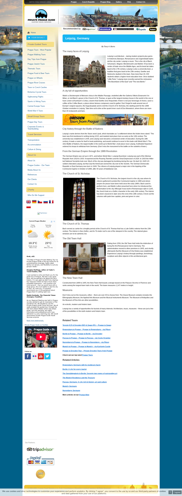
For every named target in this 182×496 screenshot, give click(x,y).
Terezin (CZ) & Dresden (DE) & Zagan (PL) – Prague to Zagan (87, 325)
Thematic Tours (34, 69)
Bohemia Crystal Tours (37, 92)
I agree (177, 492)
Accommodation (34, 145)
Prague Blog (84, 395)
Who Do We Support (36, 195)
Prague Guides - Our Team (39, 165)
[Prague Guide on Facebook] (28, 359)
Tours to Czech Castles (37, 87)
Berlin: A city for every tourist (75, 369)
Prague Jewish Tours (36, 64)
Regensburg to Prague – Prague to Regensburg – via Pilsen (86, 330)
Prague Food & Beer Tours (38, 73)
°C (54, 221)
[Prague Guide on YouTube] (41, 359)
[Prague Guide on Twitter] (47, 359)
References (32, 175)
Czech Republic (88, 2)
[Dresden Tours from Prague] (108, 125)
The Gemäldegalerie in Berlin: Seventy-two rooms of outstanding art (90, 374)
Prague (74, 2)
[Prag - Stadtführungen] (34, 204)
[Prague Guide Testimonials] (42, 321)
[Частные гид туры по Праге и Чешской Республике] (45, 204)
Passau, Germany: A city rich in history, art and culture (85, 382)
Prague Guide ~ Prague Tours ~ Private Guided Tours (41, 17)
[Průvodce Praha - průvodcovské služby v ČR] (40, 204)
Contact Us (32, 184)
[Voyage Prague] (51, 204)
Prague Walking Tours (37, 55)
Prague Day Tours (35, 122)
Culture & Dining (34, 149)
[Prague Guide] (40, 452)
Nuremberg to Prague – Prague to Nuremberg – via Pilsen (86, 342)
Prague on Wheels (35, 78)
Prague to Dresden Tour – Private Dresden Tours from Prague (87, 351)
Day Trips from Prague (37, 59)
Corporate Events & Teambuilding (36, 128)
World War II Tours (35, 111)
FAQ (129, 2)
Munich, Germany (70, 386)
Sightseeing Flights (35, 97)
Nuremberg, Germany (71, 391)
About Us (31, 161)
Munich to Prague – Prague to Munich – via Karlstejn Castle (86, 347)
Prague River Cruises (36, 83)
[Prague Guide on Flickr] (34, 359)
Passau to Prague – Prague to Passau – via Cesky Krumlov (86, 338)
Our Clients (32, 179)
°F (51, 221)
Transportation (33, 140)
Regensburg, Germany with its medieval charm (82, 365)
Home (33, 33)
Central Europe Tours (36, 106)
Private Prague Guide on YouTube (36, 325)
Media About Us (34, 170)
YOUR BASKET (38, 37)
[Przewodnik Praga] (28, 209)
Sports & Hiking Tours (37, 101)
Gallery (119, 2)
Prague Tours (87, 355)
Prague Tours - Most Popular (39, 50)
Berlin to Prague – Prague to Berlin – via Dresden (82, 334)
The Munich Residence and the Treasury (79, 378)
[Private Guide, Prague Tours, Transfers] (28, 204)
